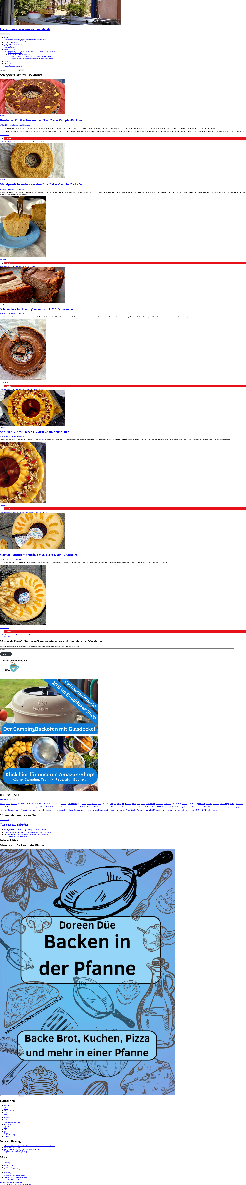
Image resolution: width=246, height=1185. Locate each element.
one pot (182, 807)
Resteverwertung (14, 810)
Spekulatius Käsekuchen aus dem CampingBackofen (34, 431)
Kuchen (2, 115)
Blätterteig (64, 804)
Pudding (233, 807)
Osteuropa (188, 807)
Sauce (56, 810)
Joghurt (37, 807)
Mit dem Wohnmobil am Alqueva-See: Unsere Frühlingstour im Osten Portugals (28, 832)
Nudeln (147, 807)
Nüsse (153, 807)
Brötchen (84, 804)
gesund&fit (201, 804)
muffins (135, 807)
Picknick (213, 807)
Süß (33, 142)
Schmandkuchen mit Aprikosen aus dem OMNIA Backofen (39, 554)
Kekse (58, 807)
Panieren (195, 807)
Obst (22, 635)
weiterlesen (4, 135)
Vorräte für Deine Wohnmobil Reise (19, 54)
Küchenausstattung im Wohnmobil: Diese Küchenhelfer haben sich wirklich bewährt (29, 51)
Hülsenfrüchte (21, 807)
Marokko (125, 807)
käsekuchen (19, 142)
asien (8, 804)
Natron (141, 807)
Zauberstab (179, 810)
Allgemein (2, 804)
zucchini (192, 810)
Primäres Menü (5, 34)
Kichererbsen (65, 807)
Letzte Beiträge (18, 824)
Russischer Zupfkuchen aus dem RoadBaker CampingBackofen (41, 120)
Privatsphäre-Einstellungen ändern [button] (14, 1175)
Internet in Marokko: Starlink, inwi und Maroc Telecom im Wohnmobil (25, 829)
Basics (57, 803)
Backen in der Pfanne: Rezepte (13, 44)
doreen (11, 125)
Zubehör (187, 810)
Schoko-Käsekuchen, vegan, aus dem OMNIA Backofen (36, 309)
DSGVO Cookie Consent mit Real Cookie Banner (15, 1184)
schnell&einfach (66, 810)
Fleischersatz (150, 804)
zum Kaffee (41, 142)
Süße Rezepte (8, 46)
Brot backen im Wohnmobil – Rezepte (15, 41)
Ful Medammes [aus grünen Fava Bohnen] (17, 1153)
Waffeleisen (159, 810)
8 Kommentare (20, 436)
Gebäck (184, 804)
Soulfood (99, 810)
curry (99, 804)
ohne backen (165, 807)
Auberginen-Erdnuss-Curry (12, 1147)
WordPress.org (8, 1167)
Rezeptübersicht (26, 810)
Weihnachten (37, 512)
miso (130, 807)
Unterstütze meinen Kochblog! (13, 66)
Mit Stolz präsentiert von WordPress (11, 1182)
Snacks (91, 810)
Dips (111, 804)
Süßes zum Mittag (9, 1135)
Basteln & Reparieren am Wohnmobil (15, 836)
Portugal (227, 807)
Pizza (222, 807)
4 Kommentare (19, 189)
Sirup (85, 810)
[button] (8, 138)
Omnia (30, 142)
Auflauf (21, 803)
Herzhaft (10, 806)
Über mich (7, 61)
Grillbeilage (224, 804)
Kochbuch (72, 807)
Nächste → (8, 636)
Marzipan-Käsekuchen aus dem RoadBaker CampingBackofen (41, 184)
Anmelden (7, 1162)
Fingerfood (141, 804)
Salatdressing (49, 810)
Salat (43, 810)
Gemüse (192, 803)
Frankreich (159, 804)
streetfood (122, 810)
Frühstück (176, 803)
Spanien (106, 810)
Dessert (7, 266)
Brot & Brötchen (9, 1110)
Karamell (12, 512)
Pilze (217, 807)
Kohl (77, 807)
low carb (111, 806)
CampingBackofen (10, 142)
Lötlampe (118, 807)
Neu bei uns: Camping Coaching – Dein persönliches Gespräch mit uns (25, 831)
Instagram (45, 439)
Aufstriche (29, 803)
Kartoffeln (51, 807)
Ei (115, 804)
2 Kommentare (19, 313)
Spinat (116, 810)
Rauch (2, 810)
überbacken (213, 810)
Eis (123, 804)
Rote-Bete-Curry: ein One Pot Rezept (15, 1151)
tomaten (146, 810)
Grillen (232, 804)
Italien (31, 807)
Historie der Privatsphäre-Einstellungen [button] (16, 1177)
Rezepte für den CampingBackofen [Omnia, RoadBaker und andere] (25, 39)
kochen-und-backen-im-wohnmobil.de (25, 29)
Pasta (201, 807)
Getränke (209, 804)
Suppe (128, 810)
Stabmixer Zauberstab (14, 60)
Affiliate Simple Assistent (19, 1169)
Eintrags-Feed (8, 1164)
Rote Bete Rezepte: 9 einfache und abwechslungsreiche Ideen (22, 1149)
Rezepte (6, 37)
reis (6, 810)
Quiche (240, 807)
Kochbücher (7, 1124)
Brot (80, 803)
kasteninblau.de (4, 820)
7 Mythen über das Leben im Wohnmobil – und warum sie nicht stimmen (26, 834)
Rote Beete (37, 810)
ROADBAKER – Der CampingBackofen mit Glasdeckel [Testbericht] (29, 56)
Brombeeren (72, 804)
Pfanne (207, 806)
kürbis (104, 807)
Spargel (112, 810)
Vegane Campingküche (11, 42)
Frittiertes (167, 804)
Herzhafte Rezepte (9, 47)
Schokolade (28, 389)
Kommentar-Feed (9, 1165)
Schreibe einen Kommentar (21, 125)
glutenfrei (216, 804)
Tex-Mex (140, 810)
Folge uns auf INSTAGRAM (9, 799)
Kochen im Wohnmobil (15, 53)
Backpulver (49, 803)
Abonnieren (5, 654)
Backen (2, 142)
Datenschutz (7, 63)
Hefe (2, 806)
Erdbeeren (128, 804)
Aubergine (14, 804)
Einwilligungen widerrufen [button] (12, 1179)
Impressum (11, 65)
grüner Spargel (239, 804)
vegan (36, 142)
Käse (91, 806)
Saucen (6, 1129)
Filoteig (134, 804)
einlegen (119, 804)
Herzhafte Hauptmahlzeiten (12, 1122)
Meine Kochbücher (10, 49)
